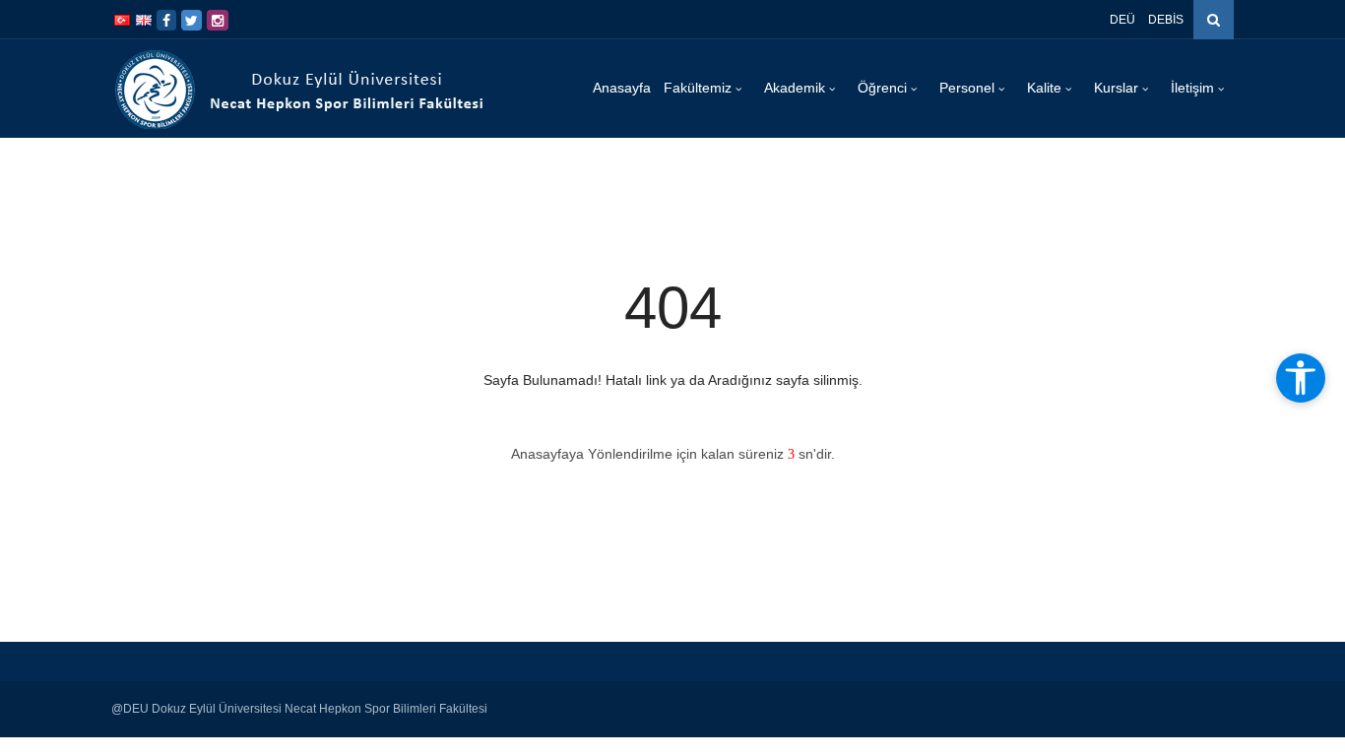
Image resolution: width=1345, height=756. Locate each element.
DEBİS (1166, 20)
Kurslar (1118, 87)
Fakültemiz (700, 87)
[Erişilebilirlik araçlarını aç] (1300, 378)
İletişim (1194, 87)
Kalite (1046, 87)
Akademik (796, 87)
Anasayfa (622, 87)
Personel (968, 87)
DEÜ (1122, 20)
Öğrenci (884, 87)
